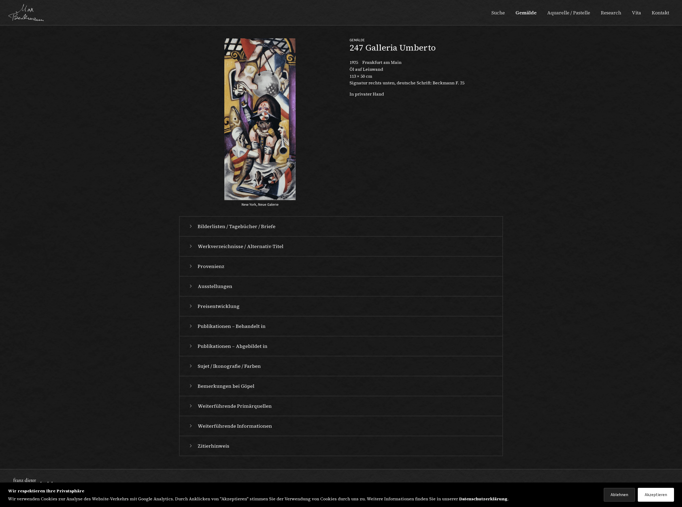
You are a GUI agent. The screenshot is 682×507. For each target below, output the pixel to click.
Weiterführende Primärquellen (235, 406)
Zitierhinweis (213, 446)
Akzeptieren (656, 495)
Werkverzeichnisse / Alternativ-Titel (240, 246)
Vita (636, 12)
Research (611, 12)
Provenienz (211, 266)
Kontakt (660, 12)
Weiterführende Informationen (235, 426)
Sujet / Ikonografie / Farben (229, 366)
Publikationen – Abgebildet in (232, 346)
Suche (498, 12)
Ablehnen (619, 495)
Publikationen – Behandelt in (232, 326)
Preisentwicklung (218, 306)
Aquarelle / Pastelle (568, 12)
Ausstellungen (215, 286)
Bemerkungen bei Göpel (226, 386)
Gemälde (526, 12)
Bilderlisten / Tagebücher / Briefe (236, 226)
